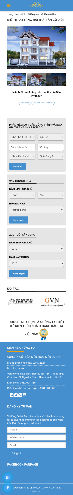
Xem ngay (19, 220)
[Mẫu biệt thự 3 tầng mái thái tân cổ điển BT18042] (36, 79)
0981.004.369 (28, 382)
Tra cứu (17, 166)
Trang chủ (12, 14)
